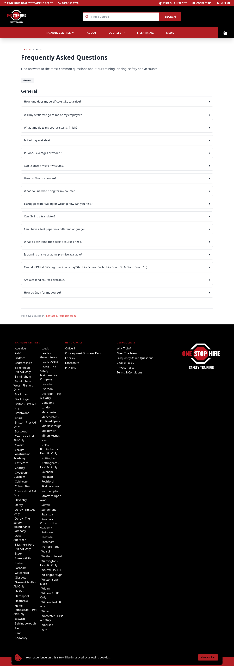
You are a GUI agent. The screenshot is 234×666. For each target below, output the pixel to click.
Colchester (22, 481)
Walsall (46, 551)
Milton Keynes (50, 435)
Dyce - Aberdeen (20, 538)
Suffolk (46, 505)
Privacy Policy (125, 368)
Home (27, 49)
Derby (19, 505)
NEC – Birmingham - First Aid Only (49, 449)
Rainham (47, 472)
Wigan (45, 588)
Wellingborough (52, 575)
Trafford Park (50, 547)
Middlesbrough (51, 426)
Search (170, 17)
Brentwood (22, 413)
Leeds (45, 348)
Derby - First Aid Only (24, 512)
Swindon (47, 532)
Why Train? (124, 348)
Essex (18, 553)
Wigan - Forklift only (50, 604)
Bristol (19, 418)
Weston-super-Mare (50, 582)
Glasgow (20, 577)
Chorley (20, 468)
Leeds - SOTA (49, 362)
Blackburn (21, 394)
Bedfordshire (23, 363)
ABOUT (91, 33)
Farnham (21, 568)
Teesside (47, 537)
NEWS (170, 33)
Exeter (19, 563)
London (46, 407)
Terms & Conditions (129, 372)
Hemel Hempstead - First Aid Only (25, 610)
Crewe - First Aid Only (25, 493)
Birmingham (23, 376)
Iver (17, 628)
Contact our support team (61, 315)
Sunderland (49, 510)
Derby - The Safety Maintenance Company (22, 525)
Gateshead (22, 573)
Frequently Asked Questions (135, 358)
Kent (18, 633)
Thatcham (47, 542)
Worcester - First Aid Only (51, 618)
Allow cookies (208, 657)
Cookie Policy (125, 363)
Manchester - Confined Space (50, 419)
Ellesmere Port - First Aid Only (24, 547)
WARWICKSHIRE (51, 570)
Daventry (21, 500)
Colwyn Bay (22, 486)
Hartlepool (22, 596)
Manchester (49, 412)
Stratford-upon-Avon (51, 498)
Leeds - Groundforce (48, 355)
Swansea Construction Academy (48, 523)
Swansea (47, 514)
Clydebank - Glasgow (22, 475)
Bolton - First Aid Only (25, 406)
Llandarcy (47, 403)
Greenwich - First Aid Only (25, 584)
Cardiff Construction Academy (22, 454)
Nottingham (49, 458)
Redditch (47, 477)
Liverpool (47, 389)
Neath (45, 440)
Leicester (47, 384)
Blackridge (22, 399)
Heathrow (21, 601)
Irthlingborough (25, 623)
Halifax (19, 591)
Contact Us (203, 3)
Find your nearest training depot (30, 3)
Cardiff (19, 445)
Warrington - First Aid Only (49, 563)
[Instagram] (222, 3)
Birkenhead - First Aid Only (22, 370)
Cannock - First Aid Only (24, 438)
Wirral (45, 611)
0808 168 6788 (70, 3)
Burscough (22, 431)
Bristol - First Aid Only (25, 425)
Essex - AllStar (24, 558)
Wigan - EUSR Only (49, 595)
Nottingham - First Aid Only (49, 465)
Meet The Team (127, 353)
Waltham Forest (51, 556)
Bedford (20, 358)
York (44, 630)
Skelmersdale (50, 486)
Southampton (50, 491)
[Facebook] (218, 3)
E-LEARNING (145, 33)
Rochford (47, 481)
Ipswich (20, 619)
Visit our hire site (175, 3)
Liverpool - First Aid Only (50, 396)
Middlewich (48, 431)
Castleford (21, 463)
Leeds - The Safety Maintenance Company (48, 373)
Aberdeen (21, 348)
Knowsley (21, 638)
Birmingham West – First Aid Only (23, 385)
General (27, 80)
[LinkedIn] (225, 3)
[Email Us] (228, 3)
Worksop (47, 625)
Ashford (20, 353)
